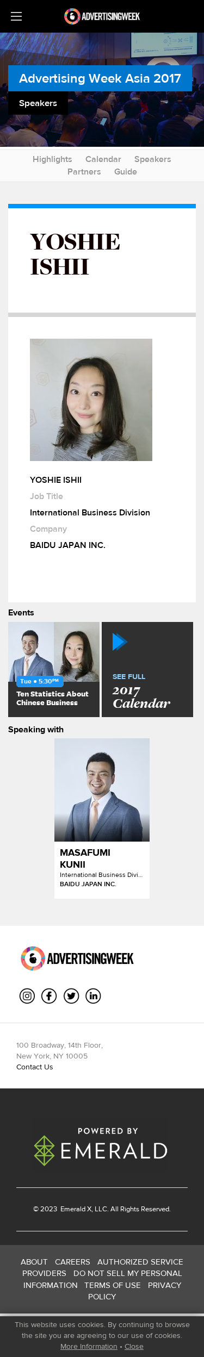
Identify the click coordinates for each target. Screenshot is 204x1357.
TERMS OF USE (112, 1285)
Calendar (103, 159)
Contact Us (34, 1066)
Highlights (52, 159)
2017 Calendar (141, 692)
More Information (89, 1346)
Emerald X (75, 1209)
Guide (125, 171)
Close (134, 1346)
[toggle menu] (16, 16)
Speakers (152, 159)
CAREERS (72, 1261)
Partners (84, 171)
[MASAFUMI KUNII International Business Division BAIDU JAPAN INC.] (102, 790)
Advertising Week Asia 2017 (100, 78)
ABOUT (34, 1261)
